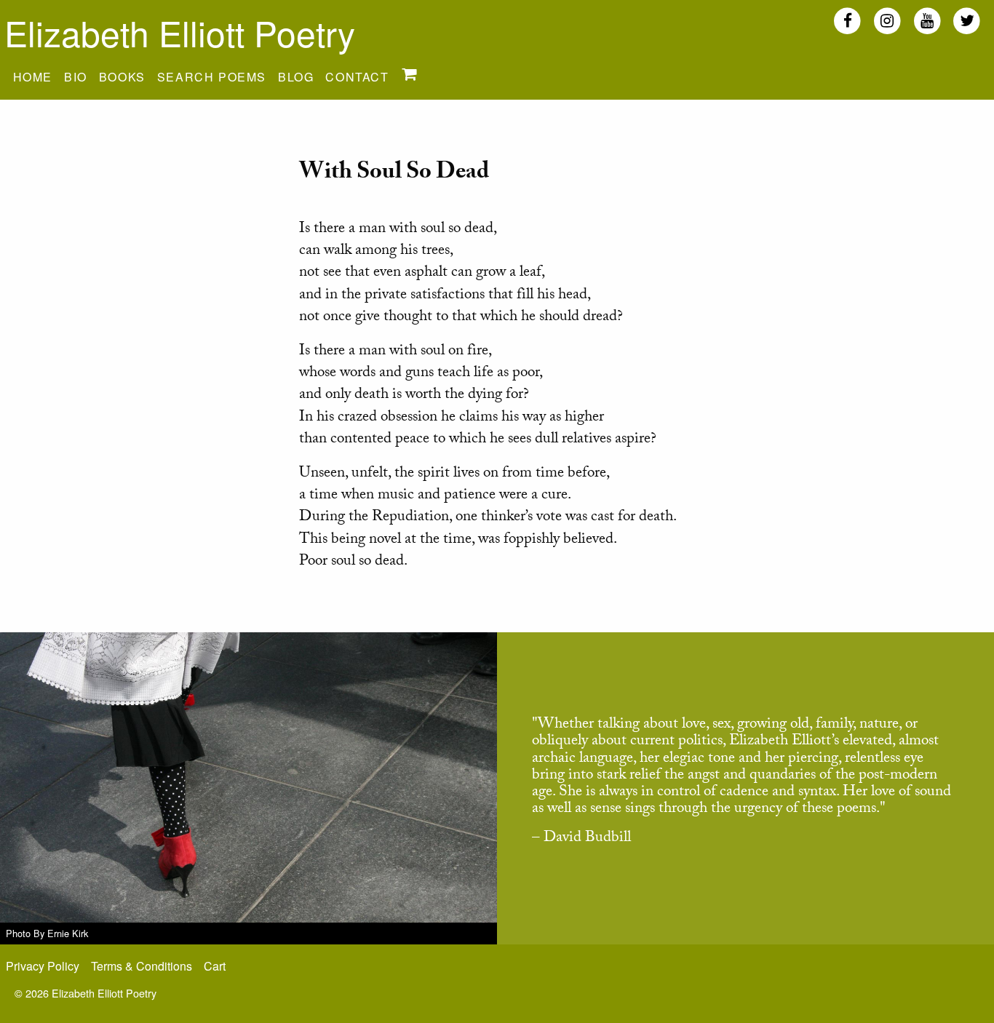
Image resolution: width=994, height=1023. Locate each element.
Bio (75, 76)
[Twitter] (966, 20)
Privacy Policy (42, 966)
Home (32, 76)
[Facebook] (847, 20)
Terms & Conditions (141, 966)
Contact (357, 76)
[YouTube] (927, 20)
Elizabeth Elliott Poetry (179, 32)
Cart (215, 966)
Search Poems (211, 76)
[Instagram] (887, 20)
